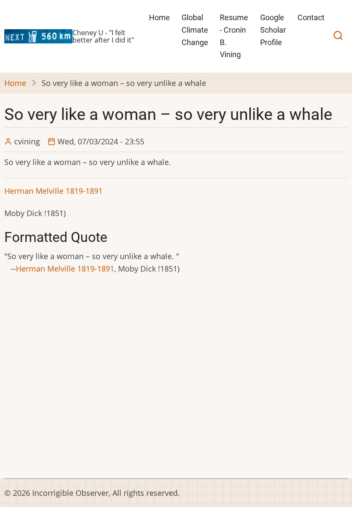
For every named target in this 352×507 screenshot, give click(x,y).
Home (15, 83)
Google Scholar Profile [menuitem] (273, 30)
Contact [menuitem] (311, 17)
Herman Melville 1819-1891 (53, 191)
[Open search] (338, 36)
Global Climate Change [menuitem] (195, 30)
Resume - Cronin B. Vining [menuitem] (234, 36)
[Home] (38, 35)
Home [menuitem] (159, 17)
